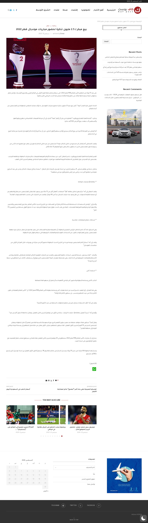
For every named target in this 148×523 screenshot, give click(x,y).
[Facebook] (16, 10)
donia (62, 34)
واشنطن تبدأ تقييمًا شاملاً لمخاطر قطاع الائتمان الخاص (123, 57)
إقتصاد (74, 10)
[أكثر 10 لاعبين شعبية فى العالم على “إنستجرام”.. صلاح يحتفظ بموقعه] (20, 414)
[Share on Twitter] (51, 381)
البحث (139, 37)
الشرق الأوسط (43, 10)
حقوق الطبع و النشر (88, 479)
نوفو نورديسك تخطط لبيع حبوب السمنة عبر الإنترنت (124, 62)
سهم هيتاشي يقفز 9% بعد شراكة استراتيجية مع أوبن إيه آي (122, 67)
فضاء (56, 10)
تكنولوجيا (85, 10)
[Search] (9, 10)
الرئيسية (111, 10)
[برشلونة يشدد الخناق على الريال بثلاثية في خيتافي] (51, 414)
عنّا (94, 474)
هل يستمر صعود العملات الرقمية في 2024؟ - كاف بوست (123, 95)
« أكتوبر (45, 491)
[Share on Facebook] (53, 381)
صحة (65, 10)
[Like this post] (56, 381)
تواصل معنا (91, 484)
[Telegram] (11, 10)
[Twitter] (14, 10)
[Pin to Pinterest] (48, 381)
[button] (9, 421)
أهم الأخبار (98, 10)
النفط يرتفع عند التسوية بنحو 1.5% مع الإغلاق (127, 80)
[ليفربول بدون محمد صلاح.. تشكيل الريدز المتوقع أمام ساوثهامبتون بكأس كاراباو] (82, 414)
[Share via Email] (46, 381)
